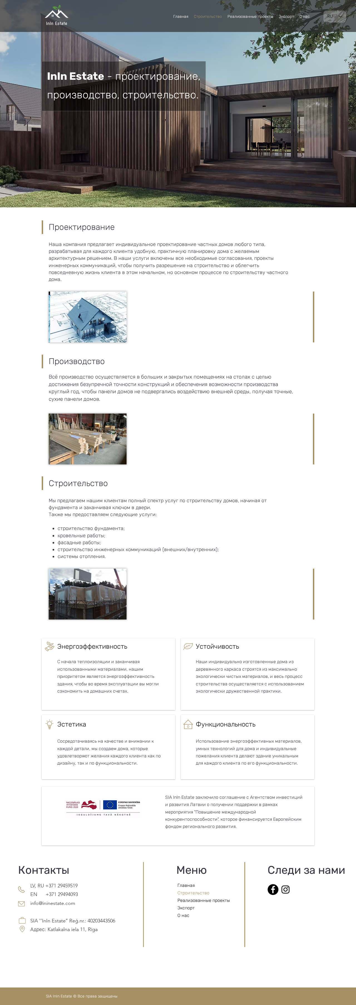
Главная (186, 885)
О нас (183, 915)
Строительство (193, 892)
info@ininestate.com (52, 903)
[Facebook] (273, 889)
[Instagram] (285, 889)
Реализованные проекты (197, 900)
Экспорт (186, 908)
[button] (88, 317)
